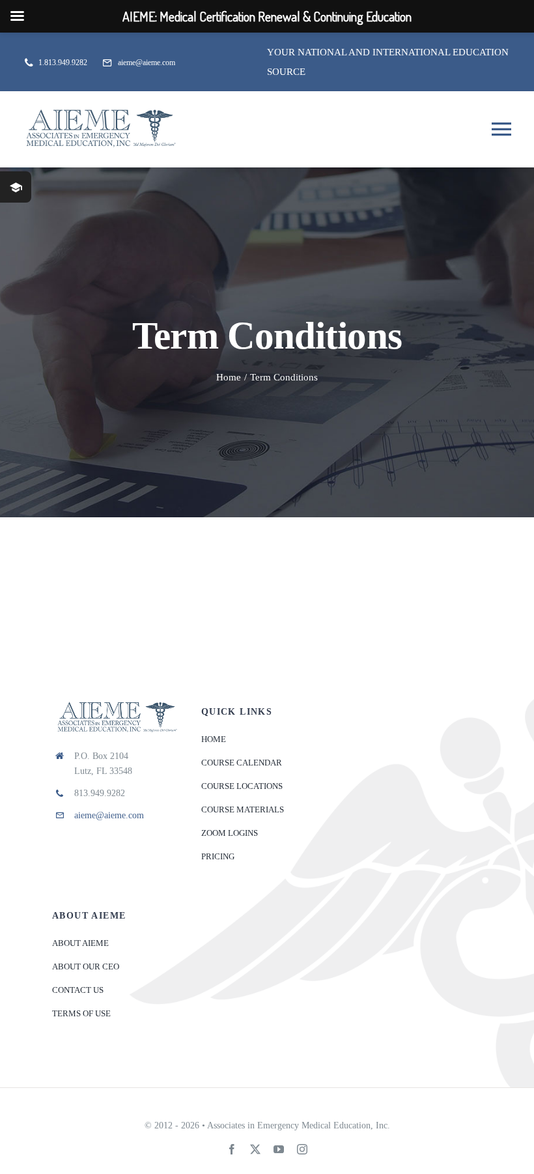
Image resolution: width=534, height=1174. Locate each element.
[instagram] (302, 1149)
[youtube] (279, 1149)
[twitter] (255, 1149)
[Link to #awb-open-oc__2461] (15, 187)
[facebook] (232, 1149)
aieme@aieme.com (109, 815)
